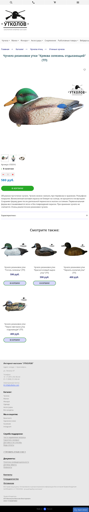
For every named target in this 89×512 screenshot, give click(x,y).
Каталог (20, 49)
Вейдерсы (84, 40)
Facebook (7, 424)
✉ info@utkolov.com (11, 385)
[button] (81, 509)
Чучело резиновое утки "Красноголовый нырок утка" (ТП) (44, 270)
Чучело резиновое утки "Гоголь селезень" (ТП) (14, 268)
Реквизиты (7, 467)
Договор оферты (10, 465)
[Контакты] (33, 2)
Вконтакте (7, 418)
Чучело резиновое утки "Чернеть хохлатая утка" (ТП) (74, 270)
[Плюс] (13, 174)
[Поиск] (11, 2)
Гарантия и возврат (11, 440)
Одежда (6, 404)
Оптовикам (8, 483)
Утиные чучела (57, 49)
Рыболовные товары (67, 40)
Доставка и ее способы (12, 442)
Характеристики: (8, 215)
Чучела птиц (36, 49)
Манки (14, 40)
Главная (5, 49)
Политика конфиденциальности (16, 462)
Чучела (5, 40)
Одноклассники (9, 421)
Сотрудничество (11, 479)
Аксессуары (36, 40)
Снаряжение (50, 40)
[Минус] (3, 174)
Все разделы (8, 410)
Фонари (24, 40)
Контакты (7, 474)
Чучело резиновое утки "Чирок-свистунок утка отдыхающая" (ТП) (14, 327)
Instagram (7, 426)
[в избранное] (85, 70)
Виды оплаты (8, 445)
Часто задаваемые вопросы (14, 437)
